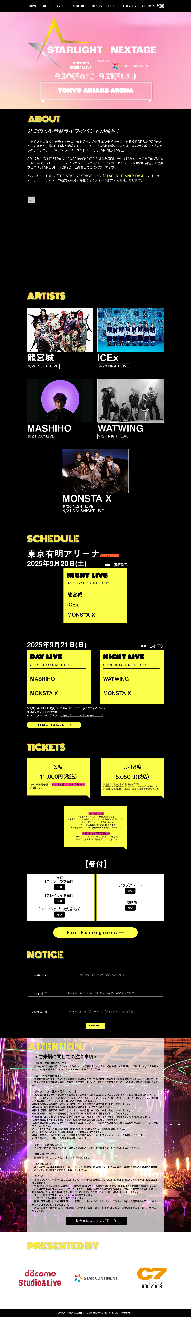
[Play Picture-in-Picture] (155, 268)
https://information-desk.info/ (81, 715)
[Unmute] (35, 268)
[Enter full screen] (160, 268)
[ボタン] (130, 897)
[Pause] (30, 268)
